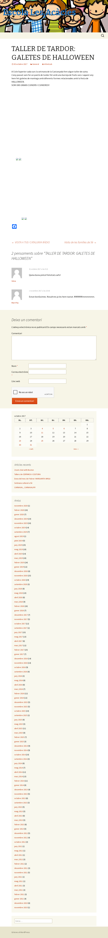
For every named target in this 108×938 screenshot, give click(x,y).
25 (42, 440)
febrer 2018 (19, 606)
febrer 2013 (19, 824)
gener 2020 (19, 514)
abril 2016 (18, 684)
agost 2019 (19, 536)
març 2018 (18, 601)
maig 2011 (18, 881)
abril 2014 (18, 772)
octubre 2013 (19, 798)
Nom (15, 366)
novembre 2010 (20, 907)
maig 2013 (18, 811)
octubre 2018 (19, 580)
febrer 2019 (19, 562)
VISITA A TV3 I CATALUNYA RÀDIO (31, 242)
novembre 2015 (20, 706)
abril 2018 (18, 597)
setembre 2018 (20, 584)
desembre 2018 (21, 571)
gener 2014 (19, 785)
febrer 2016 (19, 693)
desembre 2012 (21, 833)
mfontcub (48, 64)
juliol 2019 (18, 540)
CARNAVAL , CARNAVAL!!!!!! (24, 487)
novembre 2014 (20, 750)
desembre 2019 (21, 519)
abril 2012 (18, 855)
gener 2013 (19, 829)
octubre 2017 (19, 623)
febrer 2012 (19, 863)
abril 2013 (18, 815)
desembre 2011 (21, 868)
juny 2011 (18, 877)
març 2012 (18, 859)
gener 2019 (19, 567)
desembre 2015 (21, 702)
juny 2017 (18, 632)
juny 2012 (18, 846)
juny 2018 (18, 588)
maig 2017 (18, 636)
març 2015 (18, 732)
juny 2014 (18, 763)
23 (20, 440)
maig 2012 (18, 850)
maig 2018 (18, 593)
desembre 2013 (21, 789)
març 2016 (18, 689)
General (35, 64)
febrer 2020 (19, 510)
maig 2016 (18, 680)
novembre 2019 (20, 523)
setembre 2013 (20, 802)
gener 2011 (19, 898)
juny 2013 (18, 807)
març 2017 (18, 645)
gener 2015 (19, 741)
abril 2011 (18, 885)
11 (42, 432)
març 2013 (18, 820)
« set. (31, 449)
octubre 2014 (19, 754)
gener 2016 (19, 698)
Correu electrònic (20, 373)
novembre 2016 (20, 663)
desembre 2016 (21, 658)
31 (31, 445)
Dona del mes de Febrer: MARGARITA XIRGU (32, 478)
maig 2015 (18, 724)
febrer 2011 (19, 894)
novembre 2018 (20, 575)
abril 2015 (18, 728)
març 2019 (18, 558)
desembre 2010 (21, 903)
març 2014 (18, 776)
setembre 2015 (20, 715)
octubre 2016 (19, 667)
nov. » (76, 449)
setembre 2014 (20, 759)
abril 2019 (18, 553)
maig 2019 (18, 549)
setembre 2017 (20, 628)
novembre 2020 (20, 505)
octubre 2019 (19, 527)
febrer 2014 (19, 781)
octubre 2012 (19, 842)
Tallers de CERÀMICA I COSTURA (27, 474)
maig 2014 (18, 767)
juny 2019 (18, 545)
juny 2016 (18, 676)
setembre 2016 (20, 671)
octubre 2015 (19, 711)
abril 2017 (18, 641)
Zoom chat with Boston (24, 470)
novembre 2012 (20, 837)
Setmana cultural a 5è (23, 483)
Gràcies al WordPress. (21, 932)
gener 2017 (19, 654)
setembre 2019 (20, 532)
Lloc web (16, 381)
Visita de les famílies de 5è (80, 242)
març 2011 (18, 890)
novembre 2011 (20, 872)
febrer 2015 (19, 737)
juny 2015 (18, 719)
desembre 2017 (21, 615)
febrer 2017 (19, 650)
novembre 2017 (20, 619)
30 (20, 445)
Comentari (17, 333)
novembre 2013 (20, 794)
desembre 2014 (21, 746)
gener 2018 (19, 610)
